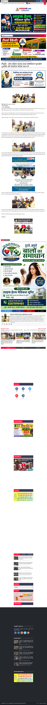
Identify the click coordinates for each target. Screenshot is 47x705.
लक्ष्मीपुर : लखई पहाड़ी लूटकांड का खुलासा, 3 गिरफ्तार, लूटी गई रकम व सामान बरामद (26, 663)
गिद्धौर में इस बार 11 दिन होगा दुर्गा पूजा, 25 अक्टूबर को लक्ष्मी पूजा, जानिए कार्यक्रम (25, 574)
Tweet (8, 310)
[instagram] (43, 1)
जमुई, (23, 69)
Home (2, 61)
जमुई (10, 3)
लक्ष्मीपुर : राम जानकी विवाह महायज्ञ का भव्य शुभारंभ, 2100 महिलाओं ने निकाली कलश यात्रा (26, 642)
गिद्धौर (5, 61)
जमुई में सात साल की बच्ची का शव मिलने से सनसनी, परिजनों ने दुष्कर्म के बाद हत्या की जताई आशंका (8, 342)
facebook (38, 347)
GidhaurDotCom (23, 703)
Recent (17, 554)
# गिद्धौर (5, 240)
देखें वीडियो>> (3, 217)
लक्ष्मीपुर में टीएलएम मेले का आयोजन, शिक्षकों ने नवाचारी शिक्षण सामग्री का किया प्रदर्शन (26, 658)
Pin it (30, 310)
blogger (8, 347)
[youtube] (45, 1)
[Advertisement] (23, 358)
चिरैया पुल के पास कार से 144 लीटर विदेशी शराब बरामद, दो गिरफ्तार (37, 342)
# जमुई (8, 240)
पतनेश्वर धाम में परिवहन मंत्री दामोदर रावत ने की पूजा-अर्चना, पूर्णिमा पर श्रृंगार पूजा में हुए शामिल (26, 579)
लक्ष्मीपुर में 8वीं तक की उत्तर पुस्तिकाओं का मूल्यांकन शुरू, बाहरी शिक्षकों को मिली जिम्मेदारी (26, 647)
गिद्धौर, (21, 69)
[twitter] (41, 1)
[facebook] (37, 1)
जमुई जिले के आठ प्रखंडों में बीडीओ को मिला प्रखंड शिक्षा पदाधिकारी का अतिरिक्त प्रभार (26, 3)
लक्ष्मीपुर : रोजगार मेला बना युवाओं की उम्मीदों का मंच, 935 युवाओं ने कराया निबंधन (26, 653)
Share (19, 310)
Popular (23, 554)
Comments (30, 554)
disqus (23, 347)
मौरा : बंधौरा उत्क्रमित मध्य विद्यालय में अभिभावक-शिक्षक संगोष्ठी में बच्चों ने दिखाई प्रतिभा (26, 568)
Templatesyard (11, 703)
